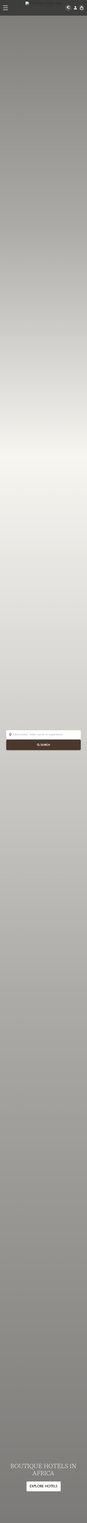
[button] (5, 8)
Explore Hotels (44, 1486)
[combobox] (46, 734)
